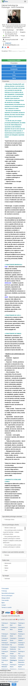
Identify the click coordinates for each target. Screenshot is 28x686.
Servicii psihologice (7, 595)
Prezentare (14, 63)
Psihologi (4, 591)
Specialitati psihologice (8, 593)
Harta (14, 78)
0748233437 (8, 43)
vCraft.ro (21, 619)
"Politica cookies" (13, 681)
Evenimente (14, 69)
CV (14, 72)
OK (14, 684)
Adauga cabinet (6, 598)
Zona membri (5, 600)
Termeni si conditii (7, 607)
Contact (4, 605)
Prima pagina (5, 588)
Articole (14, 66)
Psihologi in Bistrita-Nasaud (21, 629)
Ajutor (3, 602)
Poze (14, 75)
